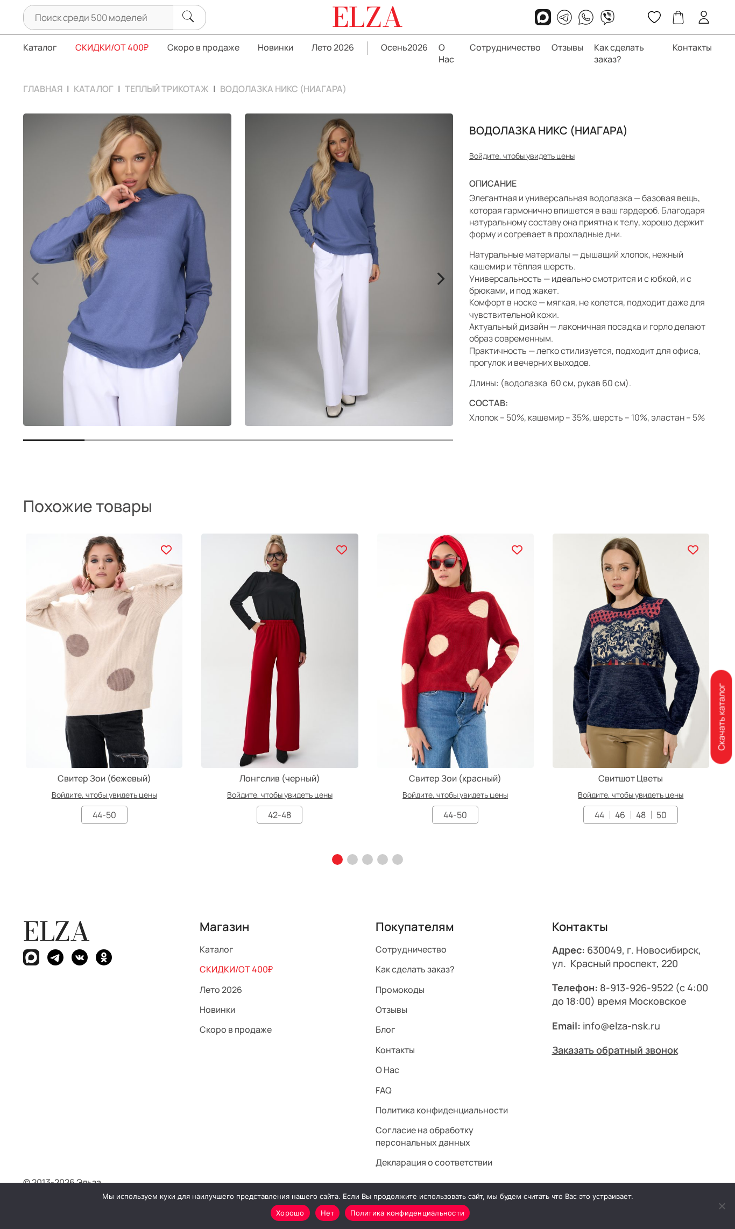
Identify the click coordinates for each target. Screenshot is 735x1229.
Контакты (692, 47)
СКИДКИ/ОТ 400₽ (112, 47)
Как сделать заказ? (619, 53)
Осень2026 (404, 47)
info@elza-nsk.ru (621, 1025)
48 (641, 815)
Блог (385, 1030)
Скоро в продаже (203, 47)
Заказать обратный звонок (615, 1049)
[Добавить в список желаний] (166, 550)
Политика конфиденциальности (442, 1110)
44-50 (104, 815)
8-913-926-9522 (636, 988)
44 (599, 815)
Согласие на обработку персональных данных (424, 1136)
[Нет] (721, 1205)
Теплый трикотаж (167, 89)
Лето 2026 (333, 47)
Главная (42, 89)
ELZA (56, 931)
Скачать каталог (721, 716)
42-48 (279, 815)
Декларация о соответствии (434, 1162)
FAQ (384, 1090)
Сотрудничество (505, 47)
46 (620, 815)
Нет (328, 1213)
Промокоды (400, 990)
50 (661, 815)
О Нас (446, 53)
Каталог (40, 47)
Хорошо (290, 1213)
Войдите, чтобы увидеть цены (522, 156)
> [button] (440, 277)
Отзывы (567, 47)
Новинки (275, 47)
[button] (337, 859)
